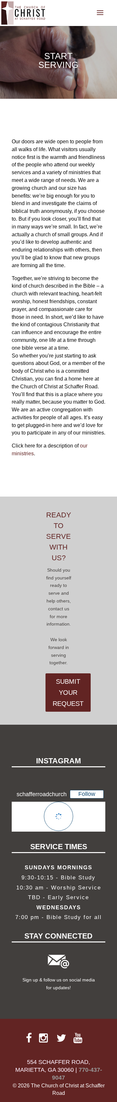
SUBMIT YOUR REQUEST (68, 692)
